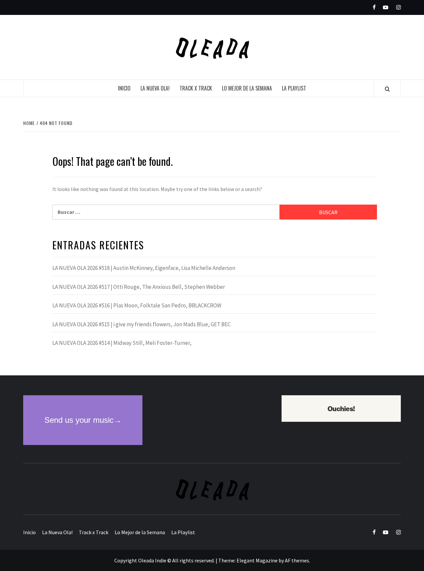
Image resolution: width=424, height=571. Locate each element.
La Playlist (294, 88)
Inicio (124, 88)
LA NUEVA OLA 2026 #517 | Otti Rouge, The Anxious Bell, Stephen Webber (138, 286)
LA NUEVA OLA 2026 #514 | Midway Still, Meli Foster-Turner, (121, 343)
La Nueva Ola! (155, 88)
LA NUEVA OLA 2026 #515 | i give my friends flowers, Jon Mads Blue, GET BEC (141, 324)
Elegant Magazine (257, 560)
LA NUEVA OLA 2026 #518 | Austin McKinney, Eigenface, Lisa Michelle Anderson (143, 268)
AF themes (297, 560)
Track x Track (196, 88)
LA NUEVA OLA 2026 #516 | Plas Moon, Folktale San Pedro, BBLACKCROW (136, 305)
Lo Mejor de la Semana (247, 88)
